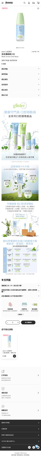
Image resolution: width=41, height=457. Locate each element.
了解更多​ (20, 314)
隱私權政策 (20, 455)
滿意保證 (5, 393)
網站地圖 (13, 455)
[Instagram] (29, 447)
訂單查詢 (5, 375)
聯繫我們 (5, 410)
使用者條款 (27, 455)
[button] (20, 68)
